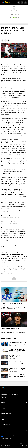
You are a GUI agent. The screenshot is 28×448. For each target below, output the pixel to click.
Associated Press (12, 345)
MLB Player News (11, 21)
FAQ (18, 434)
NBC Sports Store (23, 434)
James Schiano (12, 351)
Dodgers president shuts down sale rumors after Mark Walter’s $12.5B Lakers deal (17, 343)
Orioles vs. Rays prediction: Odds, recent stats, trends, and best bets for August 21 (17, 362)
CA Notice (13, 436)
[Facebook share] (2, 40)
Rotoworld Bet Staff (13, 364)
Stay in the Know (4, 391)
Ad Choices (8, 435)
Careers (7, 434)
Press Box (3, 435)
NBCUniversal (8, 438)
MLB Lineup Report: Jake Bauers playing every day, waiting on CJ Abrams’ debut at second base (18, 375)
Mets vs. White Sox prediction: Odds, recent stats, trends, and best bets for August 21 (17, 369)
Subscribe (4, 397)
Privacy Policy (13, 435)
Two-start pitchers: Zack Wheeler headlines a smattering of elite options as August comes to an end (18, 356)
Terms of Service (19, 436)
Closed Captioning (12, 434)
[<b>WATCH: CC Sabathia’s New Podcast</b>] (14, 294)
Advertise (3, 434)
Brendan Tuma (12, 377)
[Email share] (8, 40)
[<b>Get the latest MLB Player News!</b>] (14, 319)
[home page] (6, 2)
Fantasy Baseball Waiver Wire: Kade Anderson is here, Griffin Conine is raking (17, 349)
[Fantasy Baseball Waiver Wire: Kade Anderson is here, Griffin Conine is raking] (4, 350)
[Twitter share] (5, 40)
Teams (3, 21)
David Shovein (12, 358)
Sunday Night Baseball (20, 21)
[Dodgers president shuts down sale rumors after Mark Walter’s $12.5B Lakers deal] (4, 344)
